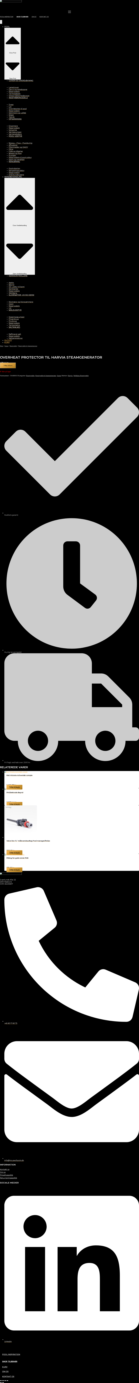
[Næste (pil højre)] (3, 1382)
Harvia (70, 376)
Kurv (4, 1367)
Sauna (6, 346)
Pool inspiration (6, 16)
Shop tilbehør (22, 16)
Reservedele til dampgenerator (27, 346)
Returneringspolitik (8, 1178)
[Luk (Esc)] (7, 1380)
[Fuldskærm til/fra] (3, 1380)
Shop (1, 346)
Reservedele (13, 346)
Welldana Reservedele (81, 376)
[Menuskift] (1, 22)
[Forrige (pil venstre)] (1, 1382)
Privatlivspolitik (6, 1175)
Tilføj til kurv (7, 365)
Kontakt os (4, 1169)
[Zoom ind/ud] (1, 1380)
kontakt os (44, 16)
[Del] (5, 1380)
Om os (34, 16)
